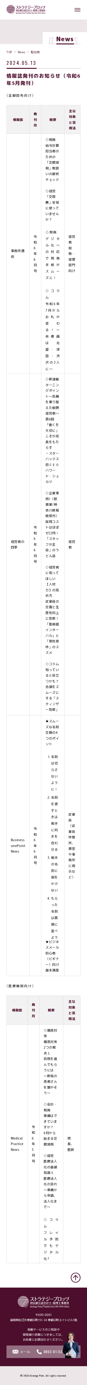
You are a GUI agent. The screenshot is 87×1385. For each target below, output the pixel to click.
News (21, 52)
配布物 (35, 52)
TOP (9, 52)
